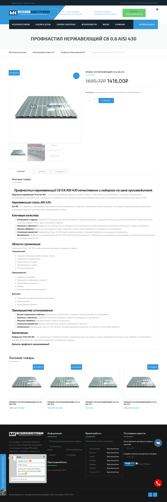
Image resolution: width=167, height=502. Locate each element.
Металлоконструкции (21, 24)
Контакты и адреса (147, 24)
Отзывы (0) (60, 171)
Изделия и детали (43, 24)
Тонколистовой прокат (66, 24)
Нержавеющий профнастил (43, 52)
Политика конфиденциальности (146, 3)
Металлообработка (89, 24)
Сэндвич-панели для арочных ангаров (140, 454)
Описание (21, 171)
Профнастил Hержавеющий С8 (73, 52)
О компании (120, 24)
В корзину (106, 100)
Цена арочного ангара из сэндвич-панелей (138, 443)
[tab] (21, 171)
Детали (42, 171)
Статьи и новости (126, 3)
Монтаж (106, 24)
